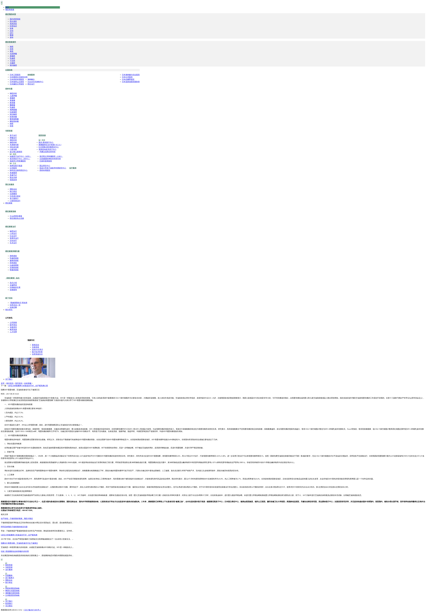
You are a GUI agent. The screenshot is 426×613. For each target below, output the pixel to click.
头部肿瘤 (13, 54)
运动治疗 (13, 240)
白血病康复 (14, 265)
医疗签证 (13, 191)
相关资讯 (8, 310)
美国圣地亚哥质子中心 (47, 149)
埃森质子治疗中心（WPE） (20, 156)
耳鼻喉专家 (14, 145)
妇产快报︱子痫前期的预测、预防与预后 (17, 518)
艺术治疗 (13, 243)
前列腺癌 (13, 65)
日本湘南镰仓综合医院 (131, 75)
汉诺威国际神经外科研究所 (50, 159)
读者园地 (13, 290)
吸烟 (11, 35)
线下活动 (8, 298)
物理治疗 (13, 231)
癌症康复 (8, 203)
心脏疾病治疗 (15, 201)
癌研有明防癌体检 (12, 588)
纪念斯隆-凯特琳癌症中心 (49, 147)
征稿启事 (13, 307)
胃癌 (11, 51)
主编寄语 (13, 285)
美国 (43, 140)
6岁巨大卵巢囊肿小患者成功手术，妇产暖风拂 (19, 535)
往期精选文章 (15, 287)
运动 (11, 31)
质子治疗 (13, 135)
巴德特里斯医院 (45, 161)
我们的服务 (9, 184)
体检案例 (31, 75)
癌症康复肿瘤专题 (12, 251)
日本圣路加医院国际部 (131, 82)
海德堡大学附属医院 (18, 161)
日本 (14, 163)
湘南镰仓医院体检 (12, 593)
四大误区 (13, 21)
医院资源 (42, 135)
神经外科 (13, 93)
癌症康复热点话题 (17, 218)
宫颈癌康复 (14, 267)
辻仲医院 (13, 168)
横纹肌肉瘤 (14, 121)
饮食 (11, 28)
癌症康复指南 (10, 211)
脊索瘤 (12, 100)
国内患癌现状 (15, 19)
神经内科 (13, 142)
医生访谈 (13, 177)
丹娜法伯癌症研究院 (47, 152)
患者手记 (13, 175)
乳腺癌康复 (14, 258)
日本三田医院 (15, 75)
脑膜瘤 (12, 105)
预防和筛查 (9, 10)
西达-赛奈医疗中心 (46, 142)
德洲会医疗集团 (16, 166)
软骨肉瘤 (13, 117)
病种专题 (8, 89)
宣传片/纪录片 (37, 349)
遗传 (11, 37)
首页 (7, 7)
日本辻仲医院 (127, 77)
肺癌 (11, 47)
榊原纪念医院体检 (12, 591)
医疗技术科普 (37, 352)
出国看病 (13, 194)
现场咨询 (13, 180)
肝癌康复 (13, 263)
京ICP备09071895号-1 (32, 610)
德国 (14, 154)
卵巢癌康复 (14, 270)
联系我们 (8, 603)
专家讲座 (35, 347)
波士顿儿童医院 (16, 152)
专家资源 (8, 131)
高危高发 (13, 24)
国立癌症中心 (44, 166)
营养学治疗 (14, 238)
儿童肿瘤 (13, 96)
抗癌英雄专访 (37, 354)
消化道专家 (14, 147)
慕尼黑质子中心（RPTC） (20, 159)
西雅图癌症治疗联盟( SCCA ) (50, 145)
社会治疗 (13, 236)
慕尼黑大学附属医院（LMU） (51, 156)
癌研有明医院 (44, 170)
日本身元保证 (15, 196)
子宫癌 (12, 61)
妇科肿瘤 (27, 383)
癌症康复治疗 (10, 227)
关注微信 (8, 606)
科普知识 (13, 26)
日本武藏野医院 (128, 79)
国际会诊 (13, 189)
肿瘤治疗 (13, 138)
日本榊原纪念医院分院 (19, 77)
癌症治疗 (31, 84)
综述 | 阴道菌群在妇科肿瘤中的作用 (15, 551)
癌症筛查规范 (10, 42)
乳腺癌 (12, 58)
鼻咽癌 (12, 56)
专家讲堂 (13, 327)
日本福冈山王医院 (17, 82)
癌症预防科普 (10, 14)
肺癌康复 (13, 256)
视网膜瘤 (13, 110)
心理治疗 (13, 234)
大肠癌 (12, 63)
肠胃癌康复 (14, 260)
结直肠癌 (13, 112)
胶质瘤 (12, 103)
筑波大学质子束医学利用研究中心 (52, 168)
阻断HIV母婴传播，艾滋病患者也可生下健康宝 (19, 543)
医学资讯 (13, 325)
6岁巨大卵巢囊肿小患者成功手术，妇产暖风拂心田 (28, 386)
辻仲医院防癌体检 (12, 595)
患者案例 (13, 173)
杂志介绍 (13, 283)
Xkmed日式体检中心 (35, 82)
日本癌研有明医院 (17, 79)
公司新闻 (13, 322)
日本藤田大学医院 (17, 84)
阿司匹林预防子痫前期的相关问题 (14, 527)
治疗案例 (72, 168)
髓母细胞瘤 (14, 119)
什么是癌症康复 (16, 216)
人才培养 (13, 332)
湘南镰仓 (31, 79)
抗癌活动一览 (15, 305)
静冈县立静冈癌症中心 (19, 170)
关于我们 (8, 379)
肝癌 (11, 49)
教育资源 (13, 329)
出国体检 (8, 70)
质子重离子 (14, 198)
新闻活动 (35, 345)
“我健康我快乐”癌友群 (18, 303)
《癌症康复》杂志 (12, 278)
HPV (11, 33)
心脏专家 (13, 149)
